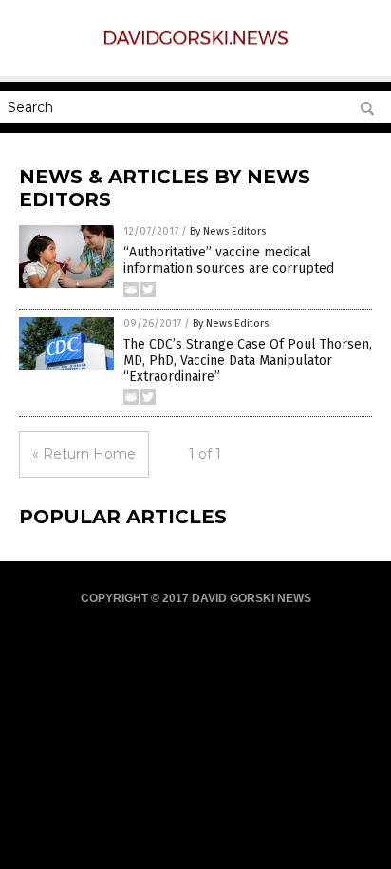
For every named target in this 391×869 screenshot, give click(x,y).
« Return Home (84, 454)
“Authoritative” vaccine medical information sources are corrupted (228, 260)
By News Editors (228, 231)
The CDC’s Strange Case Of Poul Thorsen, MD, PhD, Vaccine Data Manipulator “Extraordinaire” (247, 360)
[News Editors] (195, 44)
